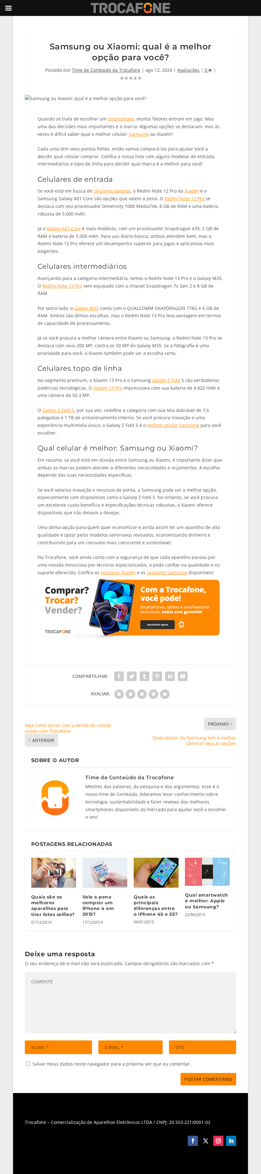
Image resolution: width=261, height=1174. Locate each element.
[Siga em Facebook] (193, 1141)
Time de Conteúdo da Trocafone (106, 70)
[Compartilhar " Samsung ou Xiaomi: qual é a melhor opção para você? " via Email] (182, 676)
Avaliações (188, 70)
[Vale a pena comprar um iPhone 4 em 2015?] (104, 873)
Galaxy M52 (86, 308)
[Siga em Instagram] (218, 1141)
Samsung (139, 134)
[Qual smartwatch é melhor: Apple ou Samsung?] (207, 872)
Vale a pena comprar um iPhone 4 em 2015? (98, 905)
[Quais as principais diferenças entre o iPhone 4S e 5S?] (156, 873)
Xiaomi (192, 191)
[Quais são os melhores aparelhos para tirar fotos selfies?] (53, 873)
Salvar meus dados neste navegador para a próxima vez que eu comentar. (111, 1064)
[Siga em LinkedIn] (231, 1141)
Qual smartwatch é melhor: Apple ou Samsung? (206, 900)
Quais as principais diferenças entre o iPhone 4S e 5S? (156, 905)
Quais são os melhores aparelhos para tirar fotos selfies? (53, 905)
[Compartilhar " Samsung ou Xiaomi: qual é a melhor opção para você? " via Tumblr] (144, 676)
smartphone (121, 119)
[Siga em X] (206, 1141)
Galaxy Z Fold (166, 380)
